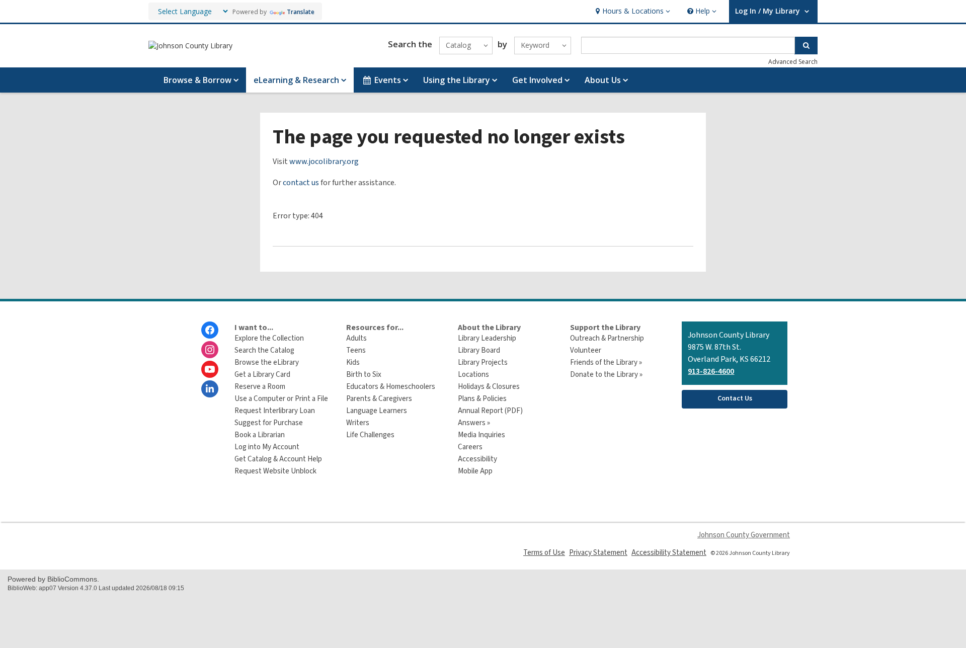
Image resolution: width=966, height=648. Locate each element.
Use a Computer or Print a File (281, 398)
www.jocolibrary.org (324, 161)
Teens (356, 350)
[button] (631, 11)
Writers (357, 423)
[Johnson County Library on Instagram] (209, 349)
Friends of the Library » (606, 362)
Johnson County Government (743, 535)
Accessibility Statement (668, 552)
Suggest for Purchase (268, 423)
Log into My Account (266, 447)
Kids (353, 362)
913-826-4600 (711, 371)
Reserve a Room (259, 386)
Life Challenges (370, 435)
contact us (301, 182)
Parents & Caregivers (379, 398)
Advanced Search (793, 61)
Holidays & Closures (489, 386)
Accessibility (477, 459)
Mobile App (475, 471)
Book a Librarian (259, 435)
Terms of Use (544, 552)
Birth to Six (363, 374)
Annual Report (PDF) (490, 411)
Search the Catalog (264, 350)
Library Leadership (487, 338)
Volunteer (585, 350)
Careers (470, 447)
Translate (300, 12)
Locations (473, 374)
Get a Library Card (262, 374)
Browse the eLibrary (266, 362)
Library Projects (483, 362)
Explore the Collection (269, 338)
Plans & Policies (482, 398)
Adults (356, 338)
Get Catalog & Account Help (278, 459)
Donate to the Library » (606, 374)
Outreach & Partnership (607, 338)
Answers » (474, 423)
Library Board (479, 350)
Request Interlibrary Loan (274, 411)
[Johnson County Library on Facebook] (209, 330)
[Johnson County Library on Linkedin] (209, 388)
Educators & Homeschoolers (390, 386)
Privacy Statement (598, 552)
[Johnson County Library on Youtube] (209, 369)
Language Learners (376, 411)
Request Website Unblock (275, 471)
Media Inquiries (481, 435)
